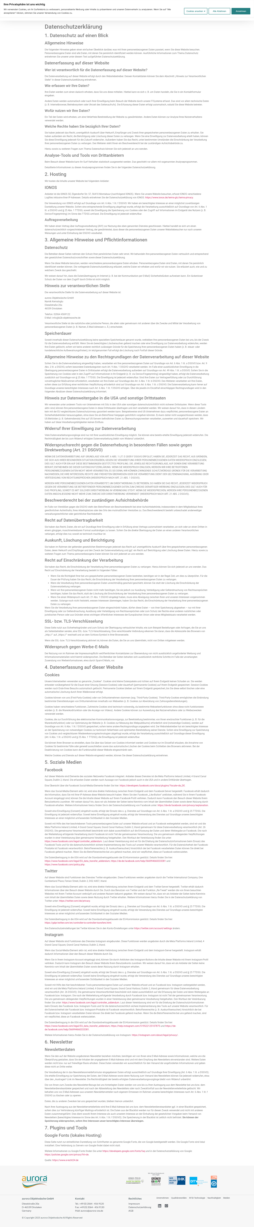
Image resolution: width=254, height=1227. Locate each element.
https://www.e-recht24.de (65, 1160)
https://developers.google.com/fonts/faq (123, 1151)
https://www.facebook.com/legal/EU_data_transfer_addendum (77, 861)
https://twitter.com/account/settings (153, 928)
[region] (127, 8)
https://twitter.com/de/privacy (74, 900)
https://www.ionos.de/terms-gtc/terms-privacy (169, 197)
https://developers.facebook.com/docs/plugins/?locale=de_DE (152, 785)
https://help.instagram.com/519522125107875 (135, 1026)
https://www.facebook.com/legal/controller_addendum (73, 841)
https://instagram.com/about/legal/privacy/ (155, 1035)
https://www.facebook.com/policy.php (65, 864)
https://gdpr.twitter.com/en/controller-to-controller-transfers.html (78, 922)
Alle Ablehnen (219, 11)
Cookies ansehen (194, 11)
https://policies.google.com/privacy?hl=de (66, 1154)
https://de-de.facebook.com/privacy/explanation (183, 805)
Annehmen (241, 11)
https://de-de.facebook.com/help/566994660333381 (138, 861)
